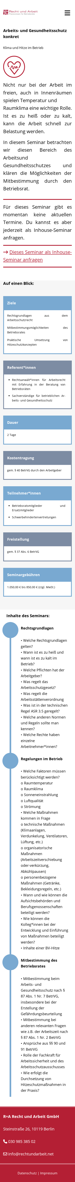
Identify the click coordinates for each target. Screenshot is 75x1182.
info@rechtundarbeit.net (31, 1154)
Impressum (48, 1173)
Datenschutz (27, 1173)
